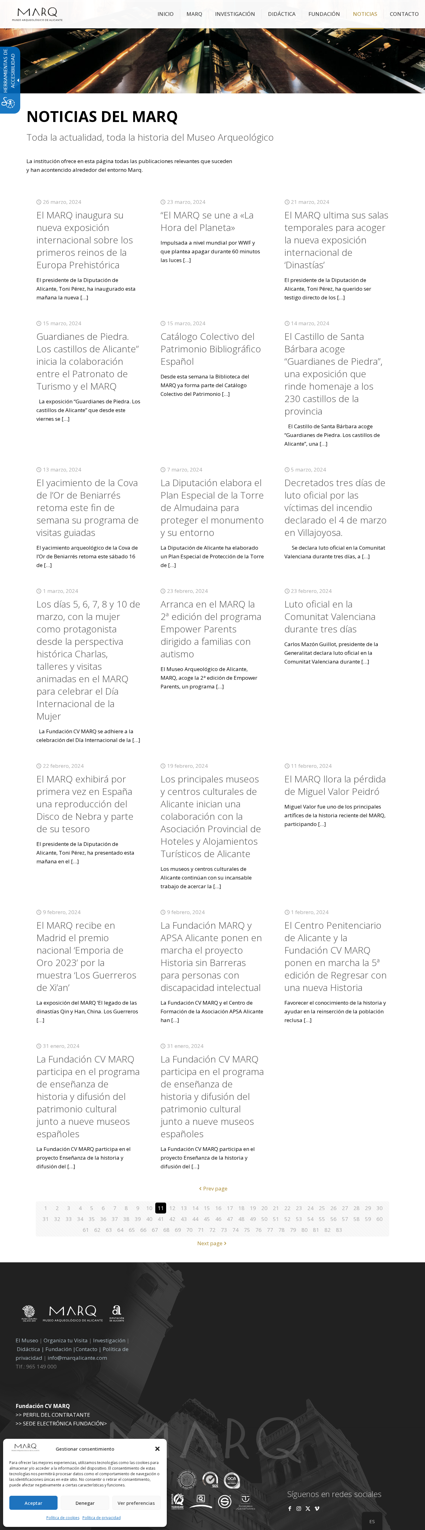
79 (293, 1229)
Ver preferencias (136, 1503)
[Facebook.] (289, 1508)
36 (103, 1219)
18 (241, 1208)
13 (184, 1208)
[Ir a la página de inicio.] (37, 14)
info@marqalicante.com (77, 1357)
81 (316, 1229)
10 (149, 1208)
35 (92, 1219)
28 (356, 1208)
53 (299, 1219)
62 (97, 1229)
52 (287, 1219)
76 (258, 1229)
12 (172, 1208)
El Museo (27, 1340)
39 (138, 1219)
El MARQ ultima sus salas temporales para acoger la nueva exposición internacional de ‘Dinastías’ (336, 240)
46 (218, 1219)
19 (253, 1208)
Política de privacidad (101, 1517)
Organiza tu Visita (66, 1340)
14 (195, 1208)
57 (345, 1219)
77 (270, 1229)
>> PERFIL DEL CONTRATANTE (53, 1414)
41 (161, 1219)
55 (322, 1219)
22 (287, 1208)
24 (310, 1208)
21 (276, 1208)
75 (247, 1229)
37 (115, 1219)
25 (322, 1208)
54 (310, 1219)
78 (281, 1229)
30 (379, 1208)
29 (368, 1208)
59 (368, 1219)
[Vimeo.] (317, 1508)
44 (195, 1219)
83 (339, 1229)
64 (120, 1229)
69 (178, 1229)
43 (184, 1219)
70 (189, 1229)
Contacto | (88, 1349)
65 (132, 1229)
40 (149, 1219)
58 (356, 1219)
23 (299, 1208)
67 (155, 1229)
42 (172, 1219)
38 (126, 1219)
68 (166, 1229)
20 (264, 1208)
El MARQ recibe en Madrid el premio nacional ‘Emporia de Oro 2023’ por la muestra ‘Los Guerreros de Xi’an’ (86, 956)
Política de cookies (62, 1517)
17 (230, 1208)
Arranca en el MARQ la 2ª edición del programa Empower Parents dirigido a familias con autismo (211, 629)
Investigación (109, 1340)
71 (201, 1229)
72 (212, 1229)
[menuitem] (165, 14)
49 (253, 1219)
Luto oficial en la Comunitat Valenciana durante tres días (330, 616)
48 (241, 1219)
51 (276, 1219)
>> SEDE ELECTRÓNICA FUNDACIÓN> (61, 1423)
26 (333, 1208)
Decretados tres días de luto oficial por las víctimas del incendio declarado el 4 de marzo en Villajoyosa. (335, 507)
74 (235, 1229)
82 (328, 1229)
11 (161, 1208)
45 (207, 1219)
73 (224, 1229)
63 (109, 1229)
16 (218, 1208)
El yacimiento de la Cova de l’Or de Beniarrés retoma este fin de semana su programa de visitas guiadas (87, 507)
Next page (209, 1243)
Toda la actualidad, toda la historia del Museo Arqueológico (150, 137)
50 (264, 1219)
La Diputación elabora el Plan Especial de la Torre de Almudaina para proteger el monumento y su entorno (212, 507)
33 (69, 1219)
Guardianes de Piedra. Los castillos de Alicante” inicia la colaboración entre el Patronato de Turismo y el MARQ (87, 361)
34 (80, 1219)
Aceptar (33, 1503)
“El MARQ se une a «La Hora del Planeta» (207, 221)
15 (207, 1208)
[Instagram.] (298, 1508)
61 (86, 1229)
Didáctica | (31, 1349)
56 (333, 1219)
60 (379, 1219)
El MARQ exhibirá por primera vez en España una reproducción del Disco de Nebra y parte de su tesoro (84, 803)
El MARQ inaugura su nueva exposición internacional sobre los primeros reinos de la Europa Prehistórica (84, 240)
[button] (157, 1449)
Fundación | (60, 1349)
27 (345, 1208)
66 (143, 1229)
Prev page (215, 1188)
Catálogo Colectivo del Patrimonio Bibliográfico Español (211, 349)
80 (304, 1229)
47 (230, 1219)
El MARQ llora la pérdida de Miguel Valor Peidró (335, 785)
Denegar (85, 1503)
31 (46, 1219)
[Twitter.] (308, 1508)
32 (57, 1219)
